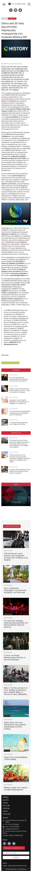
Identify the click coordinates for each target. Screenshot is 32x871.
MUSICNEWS (6, 363)
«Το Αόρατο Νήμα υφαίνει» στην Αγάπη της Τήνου (18, 423)
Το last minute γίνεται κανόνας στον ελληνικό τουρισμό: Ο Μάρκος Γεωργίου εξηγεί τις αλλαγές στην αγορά (19, 458)
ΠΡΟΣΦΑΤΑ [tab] (16, 370)
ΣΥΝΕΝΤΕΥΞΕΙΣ (16, 433)
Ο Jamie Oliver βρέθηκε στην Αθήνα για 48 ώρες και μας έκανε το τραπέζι (19, 471)
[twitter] (20, 10)
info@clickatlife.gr (12, 829)
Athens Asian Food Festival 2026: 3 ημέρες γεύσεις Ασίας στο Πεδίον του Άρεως (19, 390)
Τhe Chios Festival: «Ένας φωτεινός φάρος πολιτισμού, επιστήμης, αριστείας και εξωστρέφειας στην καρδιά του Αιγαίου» (19, 443)
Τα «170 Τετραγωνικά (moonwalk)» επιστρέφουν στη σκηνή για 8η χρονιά (18, 379)
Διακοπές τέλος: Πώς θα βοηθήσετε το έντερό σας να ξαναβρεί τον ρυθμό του (19, 401)
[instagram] (15, 10)
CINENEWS (15, 363)
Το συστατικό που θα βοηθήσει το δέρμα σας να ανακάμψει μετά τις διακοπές (19, 412)
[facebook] (11, 10)
